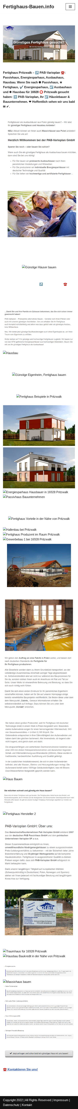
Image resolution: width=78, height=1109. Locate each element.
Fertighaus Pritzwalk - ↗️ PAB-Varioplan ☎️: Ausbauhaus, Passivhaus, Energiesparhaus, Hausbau (39, 289)
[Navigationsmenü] (70, 6)
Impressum (60, 1100)
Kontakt (27, 1105)
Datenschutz (11, 1105)
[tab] (31, 278)
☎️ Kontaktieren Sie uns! (20, 1069)
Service (15, 299)
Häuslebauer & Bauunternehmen (31, 278)
